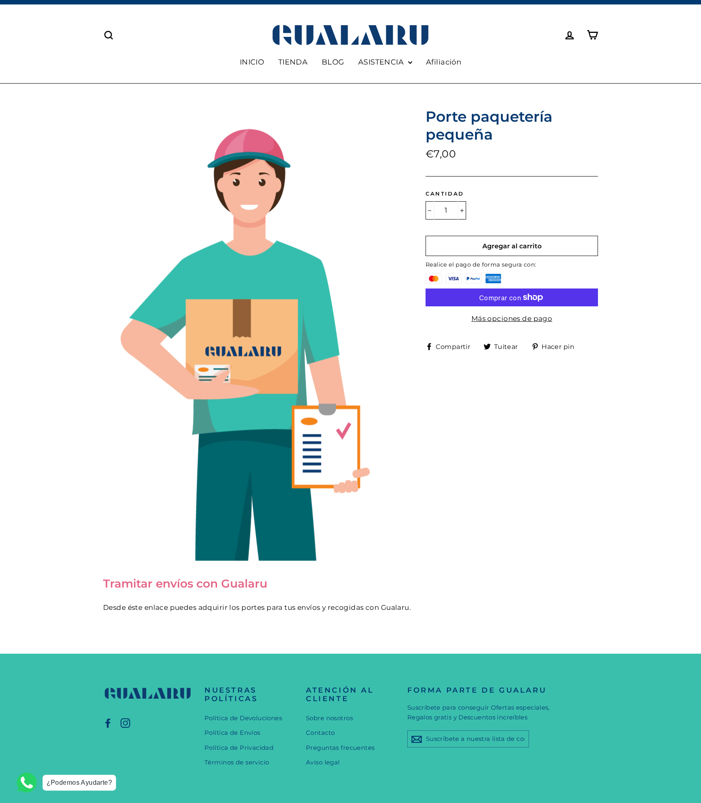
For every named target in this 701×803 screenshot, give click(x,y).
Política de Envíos (232, 732)
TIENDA (293, 62)
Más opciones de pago (512, 318)
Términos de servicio (236, 762)
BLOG (333, 62)
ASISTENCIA (382, 62)
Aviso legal (323, 762)
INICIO (252, 62)
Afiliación (443, 62)
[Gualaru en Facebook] (108, 722)
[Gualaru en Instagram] (125, 722)
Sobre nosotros (329, 718)
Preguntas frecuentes (340, 747)
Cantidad (445, 194)
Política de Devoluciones (243, 718)
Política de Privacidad (238, 747)
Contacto (320, 732)
